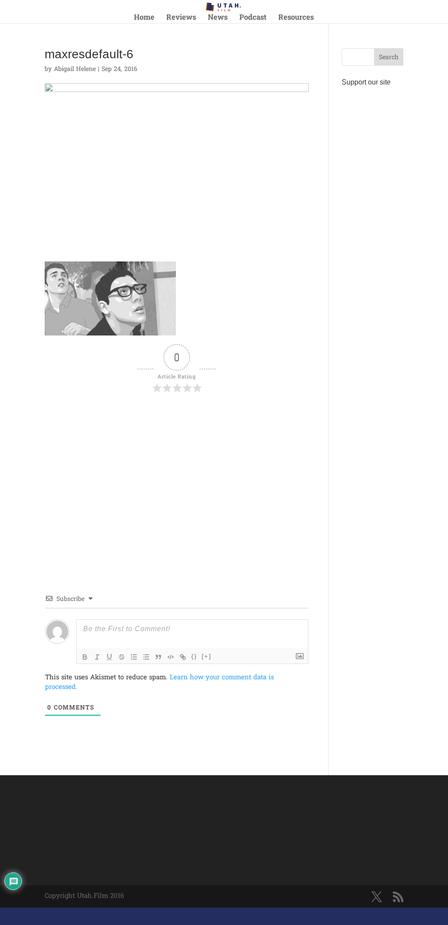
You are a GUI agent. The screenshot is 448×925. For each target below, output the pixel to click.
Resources (296, 19)
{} (194, 656)
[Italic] (97, 657)
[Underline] (109, 657)
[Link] (183, 657)
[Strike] (122, 657)
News (218, 19)
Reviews (181, 19)
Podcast (252, 19)
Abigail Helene (75, 69)
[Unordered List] (146, 657)
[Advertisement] (147, 420)
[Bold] (85, 657)
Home (144, 19)
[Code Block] (170, 657)
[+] (206, 656)
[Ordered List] (134, 657)
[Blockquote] (158, 657)
